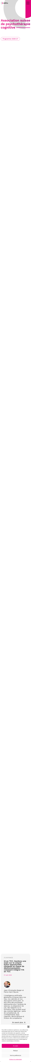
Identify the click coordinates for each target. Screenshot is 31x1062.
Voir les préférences (15, 1055)
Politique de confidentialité (15, 1059)
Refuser (15, 1050)
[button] (28, 1026)
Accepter (15, 1046)
